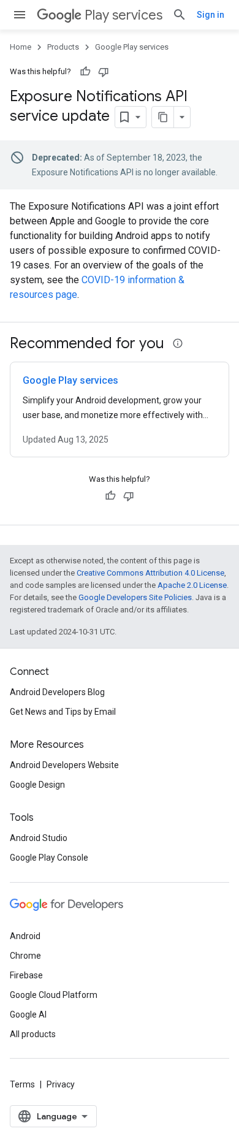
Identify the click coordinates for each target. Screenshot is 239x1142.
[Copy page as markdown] (163, 117)
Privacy (61, 1084)
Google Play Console (49, 857)
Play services (123, 15)
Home (20, 46)
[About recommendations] (178, 343)
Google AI (28, 1014)
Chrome (25, 956)
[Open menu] (19, 14)
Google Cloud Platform (53, 995)
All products (33, 1034)
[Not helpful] (103, 72)
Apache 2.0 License (192, 585)
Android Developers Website (64, 765)
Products (63, 46)
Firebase (26, 975)
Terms (22, 1084)
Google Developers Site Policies (135, 597)
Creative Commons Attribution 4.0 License (150, 572)
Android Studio (38, 838)
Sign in (210, 15)
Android (25, 936)
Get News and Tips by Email (63, 712)
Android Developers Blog (57, 692)
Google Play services (132, 46)
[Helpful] (85, 72)
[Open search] (179, 14)
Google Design (37, 785)
